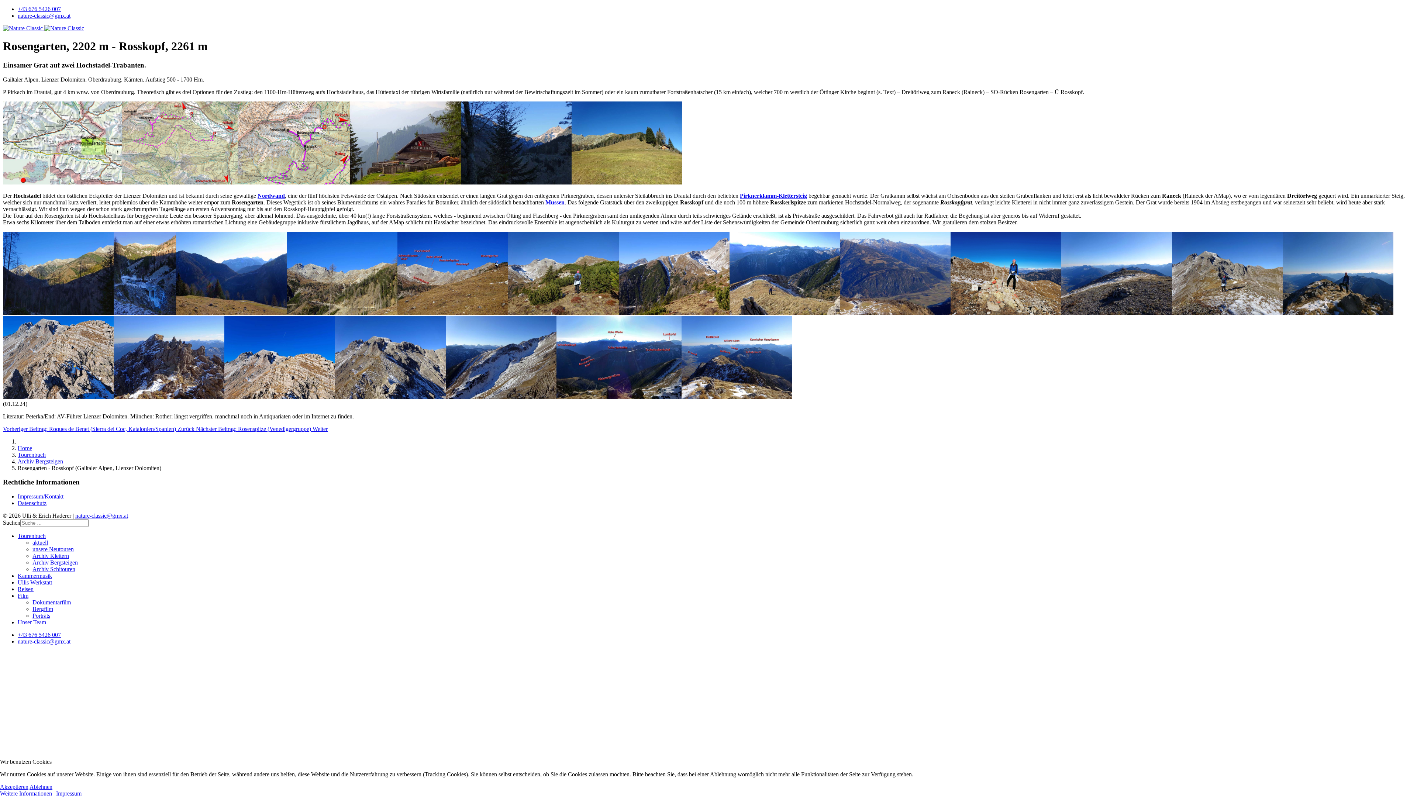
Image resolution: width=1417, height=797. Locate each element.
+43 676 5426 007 (39, 9)
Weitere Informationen (26, 793)
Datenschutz (32, 503)
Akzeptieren (14, 787)
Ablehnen (41, 787)
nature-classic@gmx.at (44, 16)
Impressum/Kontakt (40, 496)
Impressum (69, 793)
